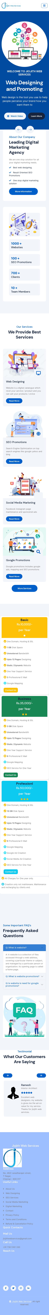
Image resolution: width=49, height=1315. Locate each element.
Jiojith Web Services (21, 1301)
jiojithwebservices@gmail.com (17, 1238)
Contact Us (10, 690)
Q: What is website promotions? (22, 976)
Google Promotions (18, 560)
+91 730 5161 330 (11, 1247)
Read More (14, 401)
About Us (10, 1189)
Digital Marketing (13, 1206)
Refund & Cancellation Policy (19, 1223)
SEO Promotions (16, 442)
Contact (9, 1210)
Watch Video (16, 116)
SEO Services (11, 1197)
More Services (24, 588)
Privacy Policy (12, 1215)
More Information (23, 191)
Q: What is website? (16, 947)
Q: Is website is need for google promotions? (22, 984)
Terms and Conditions (16, 1219)
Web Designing (15, 381)
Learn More (36, 116)
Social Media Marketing (20, 502)
